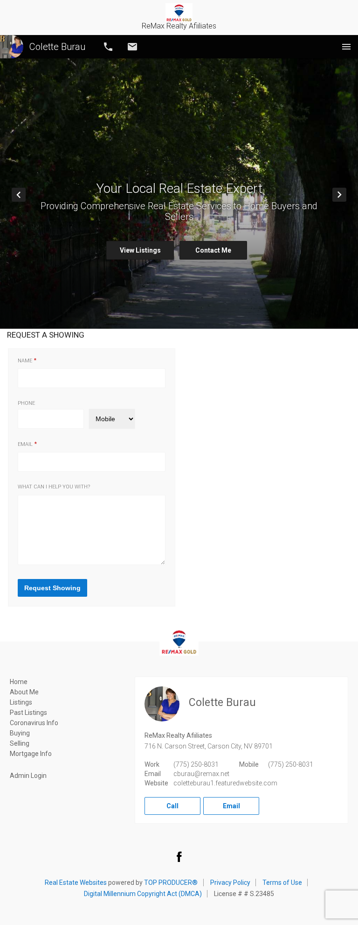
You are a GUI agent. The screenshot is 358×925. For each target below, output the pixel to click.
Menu (346, 46)
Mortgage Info (31, 753)
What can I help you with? (54, 487)
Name (25, 361)
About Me (24, 692)
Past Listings (28, 712)
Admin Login (28, 775)
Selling (19, 743)
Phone (26, 403)
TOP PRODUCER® (171, 882)
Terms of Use (282, 882)
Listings (21, 702)
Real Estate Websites (76, 882)
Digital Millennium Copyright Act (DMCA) (143, 893)
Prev (25, 194)
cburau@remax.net (201, 773)
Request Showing (52, 588)
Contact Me (213, 250)
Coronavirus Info (34, 723)
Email (132, 46)
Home (19, 681)
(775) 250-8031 (196, 764)
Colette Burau (57, 46)
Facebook (179, 856)
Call (108, 46)
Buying (20, 733)
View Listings (140, 250)
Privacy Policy (230, 882)
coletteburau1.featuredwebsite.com (225, 783)
